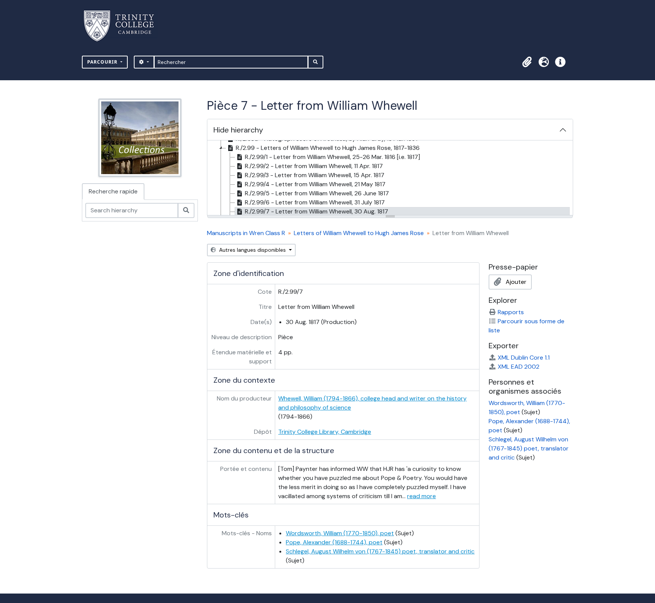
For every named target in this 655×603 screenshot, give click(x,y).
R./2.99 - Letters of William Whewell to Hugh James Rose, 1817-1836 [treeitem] (328, 148)
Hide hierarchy (238, 130)
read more (421, 496)
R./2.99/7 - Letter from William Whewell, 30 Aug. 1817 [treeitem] (316, 211)
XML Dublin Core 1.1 (524, 357)
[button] (527, 62)
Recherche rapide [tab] (113, 191)
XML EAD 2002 (518, 367)
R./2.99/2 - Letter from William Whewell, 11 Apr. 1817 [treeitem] (314, 166)
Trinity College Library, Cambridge (324, 432)
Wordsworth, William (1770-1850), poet (340, 533)
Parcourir (103, 62)
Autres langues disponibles (252, 249)
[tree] (390, 178)
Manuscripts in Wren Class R (246, 233)
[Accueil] (123, 26)
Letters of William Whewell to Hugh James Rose (359, 233)
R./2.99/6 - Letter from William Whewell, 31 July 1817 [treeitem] (315, 202)
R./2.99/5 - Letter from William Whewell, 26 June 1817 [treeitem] (317, 193)
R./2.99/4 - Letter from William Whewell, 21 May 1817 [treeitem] (315, 184)
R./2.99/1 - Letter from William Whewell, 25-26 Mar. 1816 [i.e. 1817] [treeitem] (332, 157)
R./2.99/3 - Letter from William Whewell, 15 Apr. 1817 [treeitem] (314, 175)
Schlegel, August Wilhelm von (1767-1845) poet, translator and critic (380, 551)
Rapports (511, 312)
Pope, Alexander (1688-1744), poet (334, 542)
